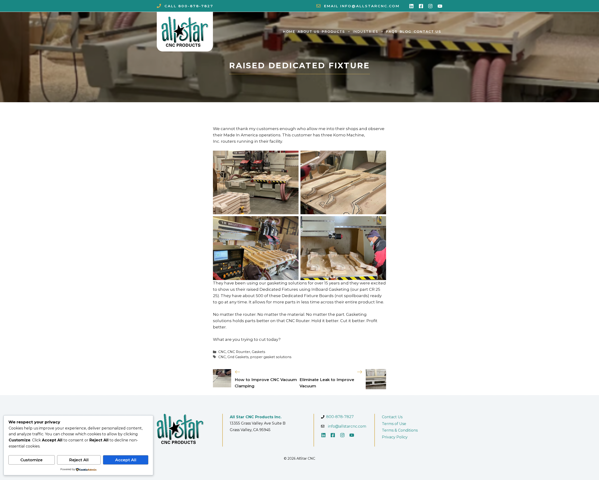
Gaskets (258, 352)
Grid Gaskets (237, 357)
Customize (31, 460)
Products (333, 31)
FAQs (391, 31)
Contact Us (427, 31)
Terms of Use (394, 424)
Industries (365, 31)
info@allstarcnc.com (370, 6)
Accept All (125, 460)
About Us (308, 31)
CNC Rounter (238, 352)
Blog (405, 31)
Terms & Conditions (400, 430)
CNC (222, 352)
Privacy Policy (395, 437)
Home (289, 31)
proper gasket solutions (270, 357)
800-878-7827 (195, 6)
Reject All (79, 460)
